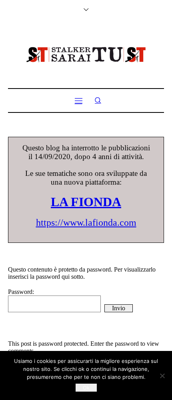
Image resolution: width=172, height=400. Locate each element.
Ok (86, 387)
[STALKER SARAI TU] (86, 54)
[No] (162, 376)
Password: (21, 291)
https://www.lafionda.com (86, 222)
